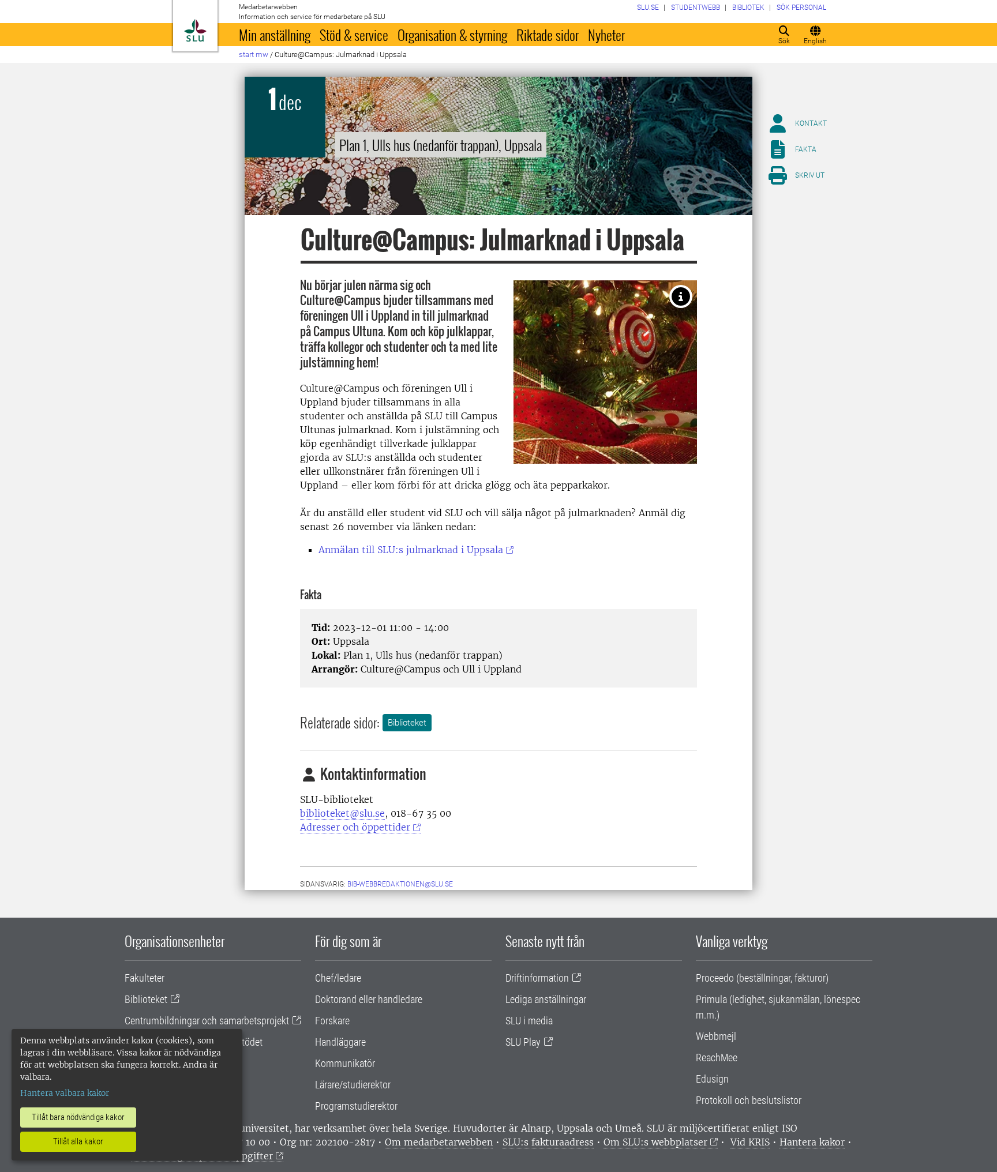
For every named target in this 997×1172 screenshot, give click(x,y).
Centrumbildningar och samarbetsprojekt (207, 1021)
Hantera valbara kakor (64, 1093)
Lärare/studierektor (353, 1085)
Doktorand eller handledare (368, 999)
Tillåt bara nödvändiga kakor (78, 1117)
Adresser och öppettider (355, 827)
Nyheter (606, 34)
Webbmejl (716, 1036)
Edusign (712, 1079)
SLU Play (523, 1042)
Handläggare (340, 1042)
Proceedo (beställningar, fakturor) (762, 978)
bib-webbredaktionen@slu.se (400, 884)
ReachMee (716, 1057)
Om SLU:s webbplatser (655, 1142)
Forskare (332, 1021)
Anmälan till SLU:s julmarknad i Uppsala (410, 549)
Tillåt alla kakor (78, 1141)
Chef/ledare (338, 978)
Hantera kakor (812, 1142)
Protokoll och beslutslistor (748, 1100)
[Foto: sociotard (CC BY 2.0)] (680, 296)
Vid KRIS (750, 1142)
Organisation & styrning (452, 34)
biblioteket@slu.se (342, 813)
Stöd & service (354, 34)
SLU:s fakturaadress (548, 1142)
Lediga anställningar (545, 999)
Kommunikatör (345, 1063)
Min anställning (274, 34)
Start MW (253, 54)
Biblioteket (407, 723)
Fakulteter (144, 978)
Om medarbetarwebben (439, 1142)
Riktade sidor (547, 34)
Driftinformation (537, 978)
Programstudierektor (356, 1106)
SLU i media (529, 1021)
